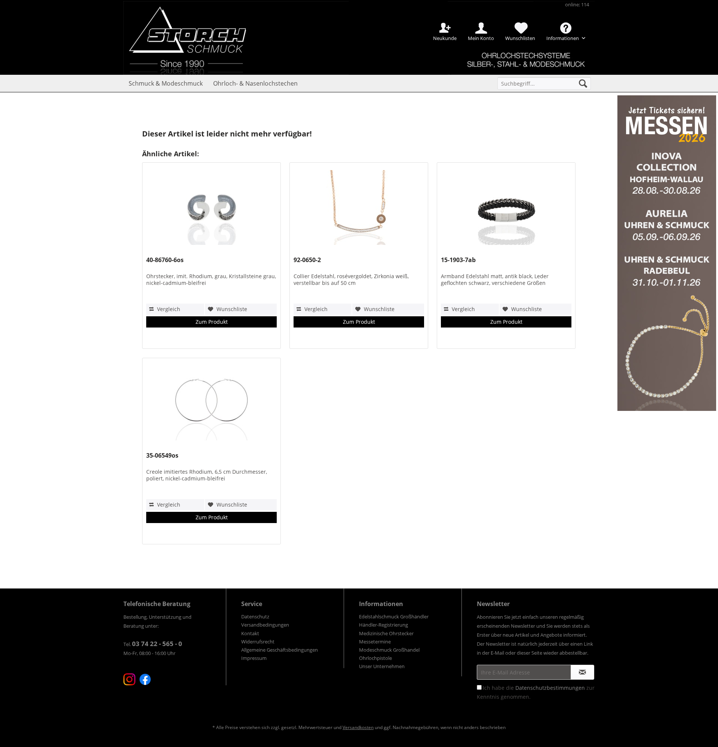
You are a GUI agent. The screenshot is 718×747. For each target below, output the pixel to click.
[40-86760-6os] (211, 209)
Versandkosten (358, 727)
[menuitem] (544, 83)
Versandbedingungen (265, 624)
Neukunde (445, 38)
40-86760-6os (165, 260)
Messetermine (375, 641)
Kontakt (250, 633)
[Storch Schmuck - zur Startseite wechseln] (194, 27)
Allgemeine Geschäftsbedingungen (279, 649)
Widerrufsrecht (257, 641)
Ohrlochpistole (375, 658)
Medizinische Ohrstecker (386, 633)
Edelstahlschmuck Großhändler (394, 616)
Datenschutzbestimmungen (550, 687)
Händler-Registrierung (383, 624)
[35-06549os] (211, 405)
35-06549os (162, 455)
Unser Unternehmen (382, 666)
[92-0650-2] (359, 209)
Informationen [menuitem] (563, 38)
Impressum (254, 658)
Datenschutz (255, 616)
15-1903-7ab (458, 260)
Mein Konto (481, 38)
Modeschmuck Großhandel (389, 649)
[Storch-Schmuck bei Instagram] (129, 679)
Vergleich (168, 309)
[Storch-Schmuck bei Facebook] (145, 679)
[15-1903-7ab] (506, 209)
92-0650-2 (307, 260)
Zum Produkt (212, 321)
